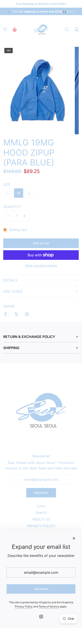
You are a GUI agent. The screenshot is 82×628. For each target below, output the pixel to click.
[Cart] (76, 29)
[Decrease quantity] (8, 216)
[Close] (74, 538)
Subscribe (41, 492)
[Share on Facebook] (5, 315)
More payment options (41, 265)
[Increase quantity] (24, 216)
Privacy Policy (24, 606)
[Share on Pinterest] (27, 315)
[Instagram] (41, 616)
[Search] (67, 29)
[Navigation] (5, 29)
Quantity (12, 207)
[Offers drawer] (14, 29)
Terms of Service (48, 606)
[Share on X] (16, 315)
